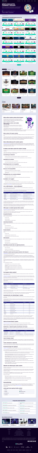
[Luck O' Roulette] (15, 92)
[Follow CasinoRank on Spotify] (34, 441)
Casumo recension (7, 53)
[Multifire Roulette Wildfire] (6, 75)
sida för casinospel (9, 184)
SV (2, 441)
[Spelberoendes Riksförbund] (17, 447)
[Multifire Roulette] (15, 84)
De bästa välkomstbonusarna (6, 143)
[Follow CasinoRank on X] (31, 441)
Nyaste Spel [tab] (9, 69)
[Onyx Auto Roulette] (23, 84)
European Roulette (5, 253)
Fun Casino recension (19, 35)
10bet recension (19, 53)
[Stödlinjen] (22, 447)
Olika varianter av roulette (6, 209)
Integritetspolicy (29, 435)
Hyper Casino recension (7, 44)
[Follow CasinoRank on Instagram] (29, 441)
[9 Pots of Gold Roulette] (32, 75)
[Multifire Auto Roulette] (23, 92)
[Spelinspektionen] (7, 447)
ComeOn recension (30, 35)
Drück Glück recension (30, 44)
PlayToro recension (7, 35)
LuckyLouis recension (19, 62)
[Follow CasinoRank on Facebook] (28, 441)
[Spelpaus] (11, 447)
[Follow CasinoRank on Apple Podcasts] (35, 441)
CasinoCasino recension (30, 53)
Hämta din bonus (8, 34)
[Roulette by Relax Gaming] (32, 84)
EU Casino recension (8, 62)
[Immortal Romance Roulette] (15, 75)
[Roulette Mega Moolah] (32, 92)
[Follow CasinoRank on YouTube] (32, 441)
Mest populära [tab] (4, 69)
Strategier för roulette (5, 348)
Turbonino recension (30, 62)
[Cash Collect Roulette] (6, 92)
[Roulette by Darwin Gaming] (6, 84)
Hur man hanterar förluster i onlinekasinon (19, 435)
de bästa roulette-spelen (18, 385)
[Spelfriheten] (27, 447)
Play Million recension (19, 44)
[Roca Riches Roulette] (23, 75)
